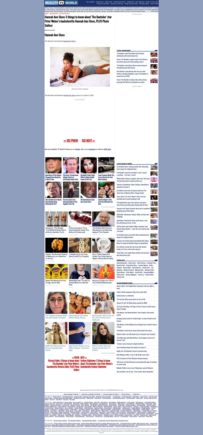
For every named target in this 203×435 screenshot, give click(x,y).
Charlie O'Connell (75, 405)
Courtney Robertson (126, 410)
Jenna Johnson (49, 416)
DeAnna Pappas (140, 403)
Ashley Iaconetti (141, 412)
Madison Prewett (129, 270)
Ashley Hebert (84, 403)
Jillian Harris (121, 403)
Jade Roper (61, 410)
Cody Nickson (90, 416)
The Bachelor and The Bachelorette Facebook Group (113, 420)
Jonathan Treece (108, 415)
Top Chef (127, 11)
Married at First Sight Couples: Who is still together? (99, 426)
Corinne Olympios (93, 413)
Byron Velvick (85, 405)
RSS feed (107, 149)
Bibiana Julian (117, 408)
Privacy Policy (125, 394)
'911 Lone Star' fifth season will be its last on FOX (131, 299)
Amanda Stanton (131, 412)
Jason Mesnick (130, 403)
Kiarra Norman (136, 267)
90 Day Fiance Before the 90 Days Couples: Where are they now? (100, 423)
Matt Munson (150, 413)
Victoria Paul (120, 277)
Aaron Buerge (113, 405)
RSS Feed (136, 394)
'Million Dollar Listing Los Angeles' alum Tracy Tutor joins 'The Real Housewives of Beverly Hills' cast (133, 179)
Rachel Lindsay (88, 402)
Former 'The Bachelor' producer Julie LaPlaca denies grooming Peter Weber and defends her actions (132, 81)
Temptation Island (119, 11)
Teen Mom (110, 11)
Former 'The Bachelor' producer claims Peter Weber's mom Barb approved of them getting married (132, 60)
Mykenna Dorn (139, 270)
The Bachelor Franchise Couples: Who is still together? (92, 424)
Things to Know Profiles (131, 3)
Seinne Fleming (78, 408)
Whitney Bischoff (95, 410)
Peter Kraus (77, 410)
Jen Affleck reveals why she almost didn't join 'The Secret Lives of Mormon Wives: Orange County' (131, 191)
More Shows (154, 11)
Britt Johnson (108, 408)
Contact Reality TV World (111, 394)
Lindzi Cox (48, 413)
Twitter (77, 149)
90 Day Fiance (49, 7)
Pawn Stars (97, 398)
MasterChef (155, 9)
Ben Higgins (112, 402)
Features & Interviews (103, 3)
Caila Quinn (102, 412)
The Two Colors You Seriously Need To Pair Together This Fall (70, 201)
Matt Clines (149, 416)
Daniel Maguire (69, 415)
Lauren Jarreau (98, 408)
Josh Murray (86, 410)
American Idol (69, 7)
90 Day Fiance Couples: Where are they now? (67, 423)
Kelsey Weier (127, 267)
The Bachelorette (128, 7)
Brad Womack (94, 403)
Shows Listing (154, 3)
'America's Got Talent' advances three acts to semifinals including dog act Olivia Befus (133, 209)
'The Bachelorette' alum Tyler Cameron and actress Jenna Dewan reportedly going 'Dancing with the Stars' (132, 203)
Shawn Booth (69, 410)
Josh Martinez (124, 416)
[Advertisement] (101, 380)
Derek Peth (122, 413)
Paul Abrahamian (80, 416)
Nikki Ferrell (105, 410)
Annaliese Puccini (64, 409)
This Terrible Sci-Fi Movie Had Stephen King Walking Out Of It (53, 201)
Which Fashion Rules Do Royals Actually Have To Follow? (101, 348)
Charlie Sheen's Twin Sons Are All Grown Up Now (105, 201)
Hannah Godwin (151, 405)
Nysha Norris (54, 409)
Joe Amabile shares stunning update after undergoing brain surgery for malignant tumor (132, 167)
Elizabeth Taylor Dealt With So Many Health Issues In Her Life (88, 177)
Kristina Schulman (64, 412)
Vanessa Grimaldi (106, 409)
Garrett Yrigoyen (127, 406)
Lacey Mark (53, 415)
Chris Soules (131, 402)
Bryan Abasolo (95, 409)
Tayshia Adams (141, 405)
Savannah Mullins (149, 272)
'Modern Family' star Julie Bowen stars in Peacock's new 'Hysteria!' (136, 334)
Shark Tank (80, 11)
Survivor (104, 11)
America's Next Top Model (94, 7)
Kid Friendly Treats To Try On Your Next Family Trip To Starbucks (103, 318)
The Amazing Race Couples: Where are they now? (134, 423)
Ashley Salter (67, 413)
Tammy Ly (141, 274)
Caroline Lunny (126, 408)
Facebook (92, 149)
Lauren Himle (75, 413)
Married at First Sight (144, 9)
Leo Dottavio (88, 406)
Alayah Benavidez (122, 263)
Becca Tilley (94, 412)
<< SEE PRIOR (71, 140)
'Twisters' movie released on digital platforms (130, 344)
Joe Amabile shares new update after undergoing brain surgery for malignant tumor (133, 236)
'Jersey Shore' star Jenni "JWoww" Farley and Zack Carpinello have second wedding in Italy (131, 197)
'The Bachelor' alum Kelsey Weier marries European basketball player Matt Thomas (132, 66)
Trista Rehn (121, 405)
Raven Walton (70, 416)
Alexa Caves (132, 263)
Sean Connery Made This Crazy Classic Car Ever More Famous (106, 177)
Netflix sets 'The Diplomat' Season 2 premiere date (132, 351)
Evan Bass (53, 410)
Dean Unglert (54, 412)
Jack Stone (61, 415)
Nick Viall (96, 402)
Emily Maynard (68, 403)
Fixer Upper (73, 9)
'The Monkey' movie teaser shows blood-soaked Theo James (134, 330)
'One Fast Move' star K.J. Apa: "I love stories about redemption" (135, 371)
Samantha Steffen (57, 413)
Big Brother (137, 7)
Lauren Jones (146, 267)
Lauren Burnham (144, 406)
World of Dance (141, 11)
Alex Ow (116, 416)
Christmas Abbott (108, 416)
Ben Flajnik (76, 403)
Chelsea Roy (73, 409)
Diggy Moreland (119, 415)
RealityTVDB (130, 2)
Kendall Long (154, 406)
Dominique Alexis (87, 415)
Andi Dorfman (139, 402)
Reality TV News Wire (152, 2)
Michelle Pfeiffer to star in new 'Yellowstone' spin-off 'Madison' (135, 368)
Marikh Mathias (146, 408)
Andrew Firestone (103, 405)
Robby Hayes (129, 415)
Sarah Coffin (138, 272)
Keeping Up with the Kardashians (103, 9)
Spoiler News (108, 2)
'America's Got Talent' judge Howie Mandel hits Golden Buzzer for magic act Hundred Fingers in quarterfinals (133, 242)
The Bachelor (119, 7)
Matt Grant (149, 403)
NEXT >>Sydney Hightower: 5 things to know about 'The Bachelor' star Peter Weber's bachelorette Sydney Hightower (96, 362)
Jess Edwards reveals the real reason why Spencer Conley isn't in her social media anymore (131, 248)
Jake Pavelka (113, 403)
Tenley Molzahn (146, 410)
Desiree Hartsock (50, 403)
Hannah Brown (62, 406)
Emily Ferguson (110, 412)
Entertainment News (119, 2)
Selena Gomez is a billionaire (125, 295)
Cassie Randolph (131, 405)
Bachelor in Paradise (108, 7)
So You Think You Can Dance (92, 11)
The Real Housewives (69, 11)
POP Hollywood (139, 2)
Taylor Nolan (114, 413)
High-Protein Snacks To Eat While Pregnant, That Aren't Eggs (79, 348)
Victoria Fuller (149, 274)
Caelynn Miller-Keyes (51, 406)
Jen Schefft (93, 405)
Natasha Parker (149, 270)
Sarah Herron (144, 415)
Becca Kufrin (68, 402)
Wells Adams (136, 409)
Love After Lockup (119, 9)
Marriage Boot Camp (132, 9)
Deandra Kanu (121, 265)
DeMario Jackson (105, 413)
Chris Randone (108, 406)
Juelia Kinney (151, 412)
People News (99, 2)
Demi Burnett (71, 406)
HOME (46, 13)
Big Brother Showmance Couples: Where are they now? (68, 426)
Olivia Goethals (88, 408)
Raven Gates (131, 413)
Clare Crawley (85, 412)
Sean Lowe (59, 403)
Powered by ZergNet (107, 207)
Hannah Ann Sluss (69, 41)
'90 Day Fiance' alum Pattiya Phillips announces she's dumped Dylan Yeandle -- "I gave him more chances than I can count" (133, 228)
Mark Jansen (133, 416)
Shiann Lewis (120, 274)
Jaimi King (78, 415)
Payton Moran (121, 272)
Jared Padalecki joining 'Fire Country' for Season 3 (131, 347)
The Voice (133, 11)
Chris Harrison (141, 263)
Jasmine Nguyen (143, 265)
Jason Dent (141, 416)
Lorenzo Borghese (55, 405)
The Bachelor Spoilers (74, 420)
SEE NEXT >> (88, 140)
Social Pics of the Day (117, 3)
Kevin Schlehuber (60, 416)
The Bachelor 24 (64, 13)
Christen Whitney (97, 415)
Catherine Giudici (114, 410)
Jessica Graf (98, 416)
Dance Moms (51, 9)
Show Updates (90, 2)
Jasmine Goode (140, 413)
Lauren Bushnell (126, 409)
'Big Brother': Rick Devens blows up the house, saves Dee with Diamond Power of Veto (132, 221)
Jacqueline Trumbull (84, 409)
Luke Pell (136, 415)
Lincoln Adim (79, 406)
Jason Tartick (117, 406)
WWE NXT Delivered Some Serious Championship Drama (55, 348)
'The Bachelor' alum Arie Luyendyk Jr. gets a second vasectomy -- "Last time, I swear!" (132, 173)
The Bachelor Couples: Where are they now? (122, 424)
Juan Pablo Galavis (150, 402)
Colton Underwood (58, 402)
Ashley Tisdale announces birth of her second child (132, 292)
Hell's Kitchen (89, 9)
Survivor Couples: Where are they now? (126, 426)
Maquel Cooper (59, 408)
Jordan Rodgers (116, 409)
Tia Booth (136, 406)
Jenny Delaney (69, 408)
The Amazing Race (59, 7)
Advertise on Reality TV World (91, 394)
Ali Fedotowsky (103, 403)
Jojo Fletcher (104, 402)
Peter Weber (130, 272)
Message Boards (144, 3)
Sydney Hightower (131, 274)
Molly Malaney (137, 410)
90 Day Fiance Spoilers (60, 420)
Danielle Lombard (75, 412)
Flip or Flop (81, 9)
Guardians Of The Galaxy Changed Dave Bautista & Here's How (53, 177)
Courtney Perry (151, 263)
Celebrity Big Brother (147, 7)
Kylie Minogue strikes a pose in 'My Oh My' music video (133, 355)
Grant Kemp (152, 415)
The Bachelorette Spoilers (89, 420)
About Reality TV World (71, 394)
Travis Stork (65, 405)
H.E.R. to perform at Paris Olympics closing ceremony (132, 358)
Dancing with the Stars (62, 9)
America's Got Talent (80, 7)
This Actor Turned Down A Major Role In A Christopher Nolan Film (70, 177)
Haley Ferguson (121, 412)
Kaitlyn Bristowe (121, 402)
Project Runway (58, 11)
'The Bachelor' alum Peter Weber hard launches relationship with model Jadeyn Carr (130, 54)
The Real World (130, 398)
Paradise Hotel (49, 11)
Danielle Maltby (145, 409)
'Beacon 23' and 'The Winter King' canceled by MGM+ (132, 303)
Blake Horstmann (98, 406)
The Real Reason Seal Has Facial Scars (87, 200)
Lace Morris (83, 413)
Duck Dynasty (153, 396)
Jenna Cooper (50, 408)
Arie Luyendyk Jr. (78, 402)
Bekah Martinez (136, 408)
